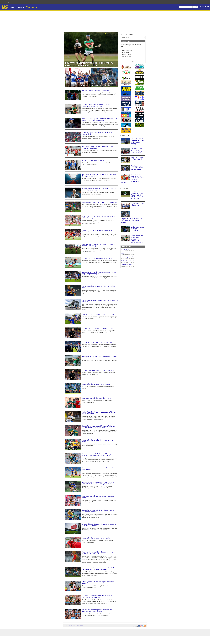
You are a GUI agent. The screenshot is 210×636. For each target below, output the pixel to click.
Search (195, 7)
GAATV (123, 253)
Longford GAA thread (126, 264)
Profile (26, 2)
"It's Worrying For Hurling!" (128, 257)
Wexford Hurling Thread (127, 261)
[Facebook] (139, 626)
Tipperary (9, 2)
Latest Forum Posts (126, 246)
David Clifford (125, 52)
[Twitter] (143, 626)
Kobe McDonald (126, 54)
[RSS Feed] (145, 626)
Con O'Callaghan (126, 56)
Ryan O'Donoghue (127, 50)
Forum (16, 2)
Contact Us (80, 626)
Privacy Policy (72, 626)
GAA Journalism (125, 249)
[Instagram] (141, 626)
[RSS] (208, 6)
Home (3, 2)
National (32, 2)
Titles (21, 2)
